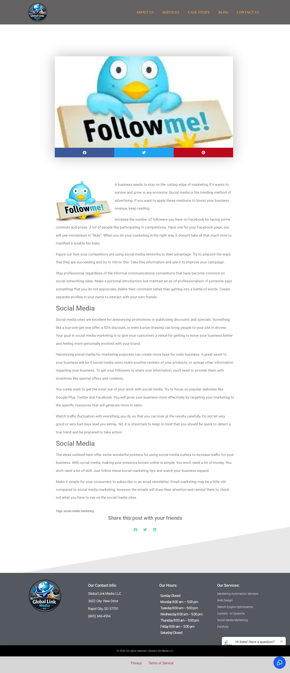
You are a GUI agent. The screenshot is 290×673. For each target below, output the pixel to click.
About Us (145, 12)
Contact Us (248, 12)
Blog (223, 12)
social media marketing (78, 511)
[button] (84, 152)
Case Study (199, 12)
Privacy (136, 663)
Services (170, 12)
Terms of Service (160, 663)
